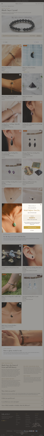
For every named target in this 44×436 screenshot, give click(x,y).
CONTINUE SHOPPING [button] (32, 227)
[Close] (41, 204)
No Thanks (32, 230)
